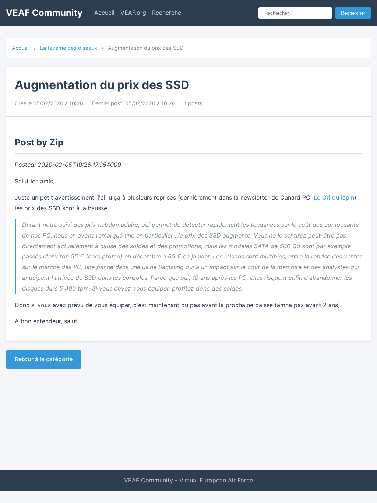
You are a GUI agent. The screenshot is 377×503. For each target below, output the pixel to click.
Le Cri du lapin (334, 197)
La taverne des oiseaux (68, 48)
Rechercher (353, 13)
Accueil (104, 12)
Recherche (166, 12)
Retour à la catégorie (44, 359)
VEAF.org (133, 12)
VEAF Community (44, 12)
